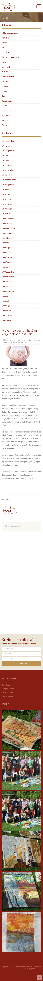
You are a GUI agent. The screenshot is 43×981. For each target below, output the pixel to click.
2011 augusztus (8, 151)
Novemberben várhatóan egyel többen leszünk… (19, 332)
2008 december (8, 272)
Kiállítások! (6, 685)
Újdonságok (6, 115)
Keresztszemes (8, 77)
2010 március (7, 204)
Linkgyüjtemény (8, 689)
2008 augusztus (8, 291)
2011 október (7, 146)
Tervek (4, 106)
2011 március (7, 165)
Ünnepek (5, 120)
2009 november (8, 219)
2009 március (7, 257)
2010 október (7, 175)
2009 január (6, 267)
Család (4, 43)
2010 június (6, 189)
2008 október (7, 282)
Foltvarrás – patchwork (10, 57)
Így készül (6, 67)
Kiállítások (6, 81)
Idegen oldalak (7, 692)
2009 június (6, 243)
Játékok (5, 72)
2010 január (6, 214)
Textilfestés (6, 111)
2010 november (8, 170)
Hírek (4, 62)
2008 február (7, 320)
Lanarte (4, 91)
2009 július (6, 238)
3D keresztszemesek (10, 33)
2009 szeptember (9, 228)
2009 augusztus (8, 233)
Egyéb (4, 47)
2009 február (7, 262)
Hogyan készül (7, 696)
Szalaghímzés (7, 101)
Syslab (32, 968)
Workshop (5, 125)
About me (8, 342)
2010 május (6, 194)
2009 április (6, 253)
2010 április (6, 199)
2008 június (6, 301)
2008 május (6, 306)
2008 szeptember (9, 286)
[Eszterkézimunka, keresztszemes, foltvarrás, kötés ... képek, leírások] (8, 4)
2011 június (6, 160)
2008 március (7, 316)
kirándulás (5, 86)
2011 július (6, 156)
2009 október (7, 223)
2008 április (6, 311)
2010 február (7, 209)
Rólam (4, 96)
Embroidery (6, 52)
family (20, 342)
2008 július (6, 296)
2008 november (8, 277)
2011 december (8, 141)
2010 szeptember (9, 180)
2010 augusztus (8, 185)
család (14, 342)
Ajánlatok (5, 38)
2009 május (6, 248)
